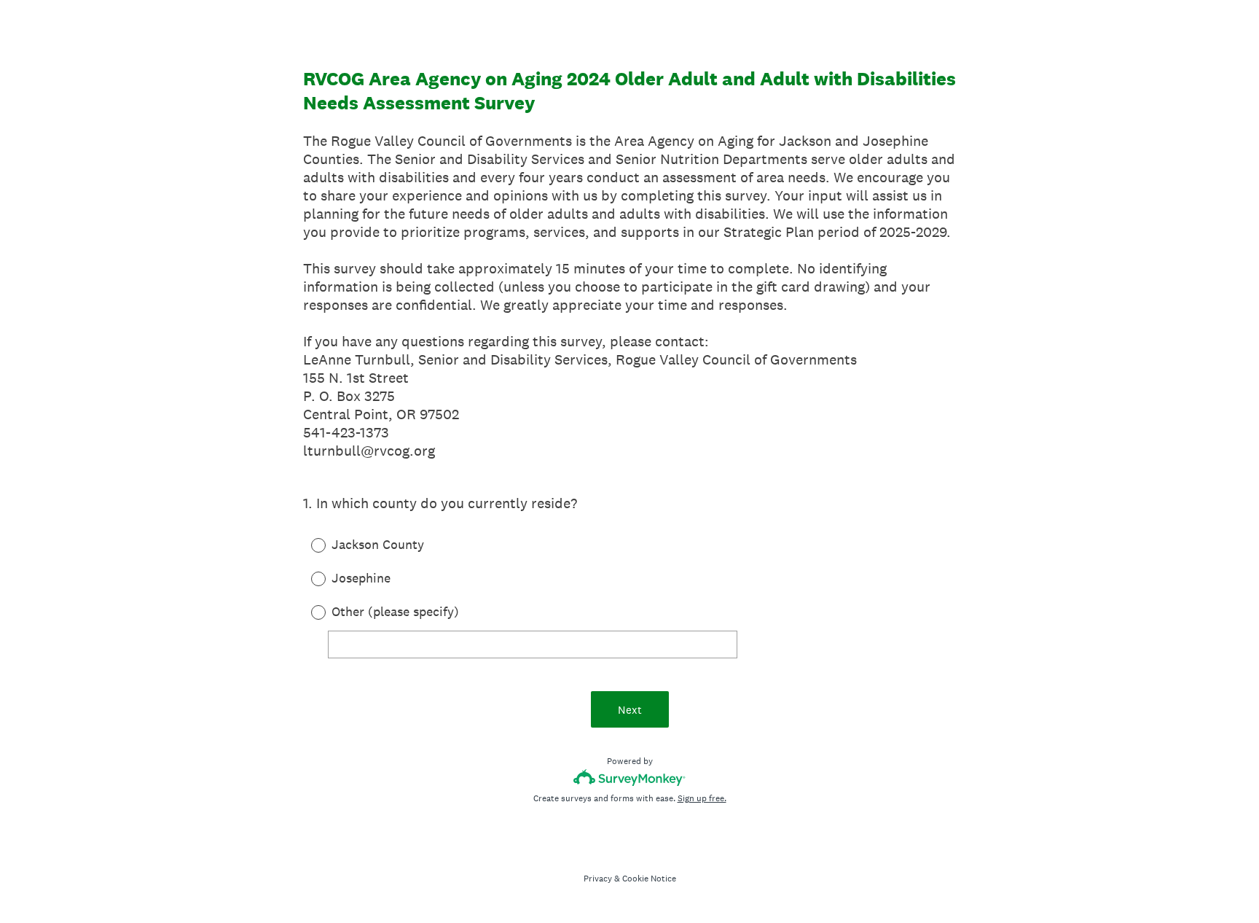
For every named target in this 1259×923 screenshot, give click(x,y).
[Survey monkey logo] (629, 777)
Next (630, 710)
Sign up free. (702, 798)
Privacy (598, 878)
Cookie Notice (649, 878)
